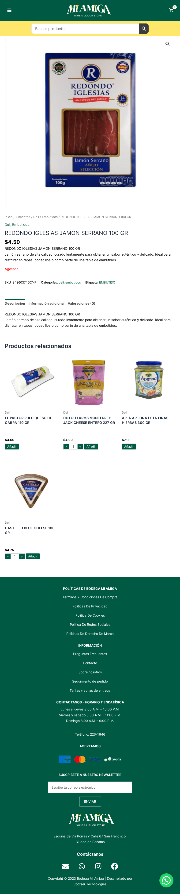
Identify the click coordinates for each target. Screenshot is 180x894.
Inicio (8, 217)
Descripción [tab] (15, 303)
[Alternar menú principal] (9, 10)
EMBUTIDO (107, 282)
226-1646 (97, 734)
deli (36, 217)
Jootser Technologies (90, 884)
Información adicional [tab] (46, 303)
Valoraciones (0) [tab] (81, 303)
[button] (167, 44)
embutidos (50, 217)
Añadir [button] (12, 446)
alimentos (22, 217)
